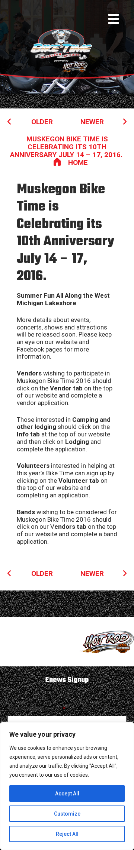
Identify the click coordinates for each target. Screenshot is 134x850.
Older (42, 121)
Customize (67, 814)
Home (78, 162)
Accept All (67, 794)
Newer (92, 121)
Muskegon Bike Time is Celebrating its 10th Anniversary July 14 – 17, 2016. (67, 147)
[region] (67, 786)
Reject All (67, 834)
